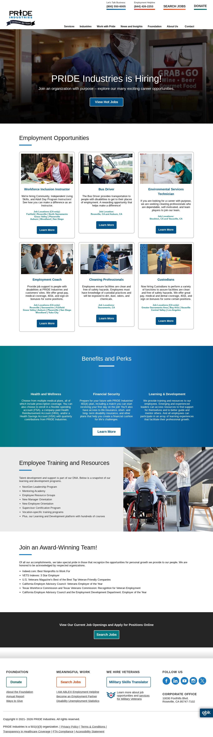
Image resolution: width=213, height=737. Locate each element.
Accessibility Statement (89, 731)
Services (69, 26)
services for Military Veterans (133, 697)
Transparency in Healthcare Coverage (26, 731)
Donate (200, 6)
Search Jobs (174, 6)
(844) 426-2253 (143, 6)
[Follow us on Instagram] (193, 681)
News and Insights (132, 26)
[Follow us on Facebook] (166, 681)
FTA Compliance (63, 731)
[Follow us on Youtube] (184, 681)
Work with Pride (106, 26)
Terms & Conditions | (94, 726)
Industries (86, 26)
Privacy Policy (70, 726)
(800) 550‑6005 (116, 6)
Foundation (155, 26)
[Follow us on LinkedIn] (175, 681)
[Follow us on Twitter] (202, 681)
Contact (189, 26)
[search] (201, 25)
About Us (172, 26)
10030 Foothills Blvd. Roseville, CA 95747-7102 (178, 700)
